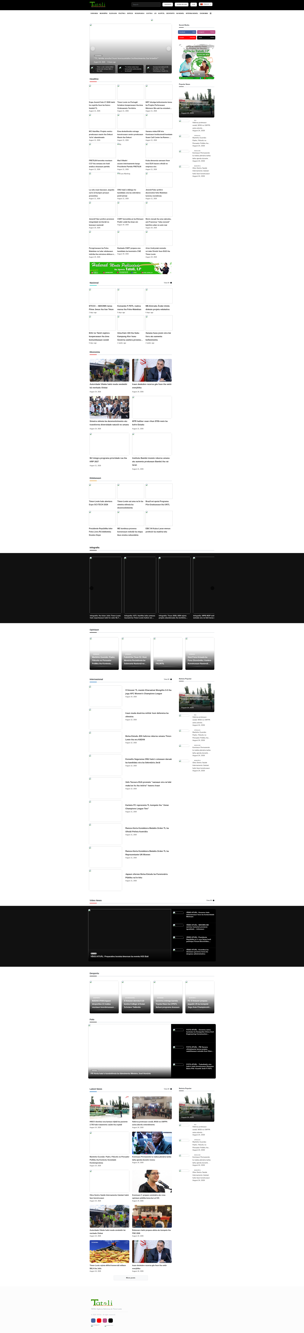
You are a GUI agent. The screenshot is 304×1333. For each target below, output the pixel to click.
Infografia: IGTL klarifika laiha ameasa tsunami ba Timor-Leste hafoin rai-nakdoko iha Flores (139, 617)
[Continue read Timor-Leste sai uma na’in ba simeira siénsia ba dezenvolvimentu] (130, 491)
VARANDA (94, 13)
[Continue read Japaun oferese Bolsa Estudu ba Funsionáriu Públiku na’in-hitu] (105, 880)
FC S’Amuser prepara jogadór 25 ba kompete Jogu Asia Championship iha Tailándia (199, 1004)
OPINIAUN (197, 135)
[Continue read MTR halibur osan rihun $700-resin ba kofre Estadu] (152, 407)
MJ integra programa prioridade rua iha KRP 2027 (108, 460)
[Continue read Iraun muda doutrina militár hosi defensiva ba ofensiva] (105, 719)
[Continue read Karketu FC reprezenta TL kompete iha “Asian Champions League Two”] (105, 811)
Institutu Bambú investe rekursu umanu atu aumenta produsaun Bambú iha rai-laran (151, 461)
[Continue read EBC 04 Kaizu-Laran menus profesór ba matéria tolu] (159, 518)
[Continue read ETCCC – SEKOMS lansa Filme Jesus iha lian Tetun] (102, 295)
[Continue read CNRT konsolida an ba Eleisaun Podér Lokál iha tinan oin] (130, 209)
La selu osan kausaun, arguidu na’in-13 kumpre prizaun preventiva (101, 193)
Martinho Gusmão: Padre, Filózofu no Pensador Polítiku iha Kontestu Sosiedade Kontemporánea (200, 141)
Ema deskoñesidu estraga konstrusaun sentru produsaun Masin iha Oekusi (130, 134)
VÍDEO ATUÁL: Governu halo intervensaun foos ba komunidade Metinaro (200, 915)
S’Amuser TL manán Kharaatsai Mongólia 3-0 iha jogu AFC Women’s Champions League (148, 692)
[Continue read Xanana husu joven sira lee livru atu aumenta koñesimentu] (159, 322)
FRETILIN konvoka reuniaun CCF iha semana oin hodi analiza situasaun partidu (100, 163)
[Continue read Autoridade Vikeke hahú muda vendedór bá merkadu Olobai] (109, 370)
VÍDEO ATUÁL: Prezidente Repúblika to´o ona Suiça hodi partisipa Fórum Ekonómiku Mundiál (198, 939)
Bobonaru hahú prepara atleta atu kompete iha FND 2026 (151, 1231)
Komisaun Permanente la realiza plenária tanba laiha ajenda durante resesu (201, 156)
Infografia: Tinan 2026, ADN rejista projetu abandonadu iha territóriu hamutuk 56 (172, 617)
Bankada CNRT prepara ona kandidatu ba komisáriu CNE (129, 249)
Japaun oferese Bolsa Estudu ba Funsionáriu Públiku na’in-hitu (146, 876)
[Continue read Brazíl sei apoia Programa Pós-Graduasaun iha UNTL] (159, 491)
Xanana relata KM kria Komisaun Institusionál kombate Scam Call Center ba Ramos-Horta (159, 134)
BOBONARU (150, 203)
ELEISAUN (113, 13)
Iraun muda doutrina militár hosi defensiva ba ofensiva (147, 715)
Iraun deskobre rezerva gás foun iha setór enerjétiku (152, 386)
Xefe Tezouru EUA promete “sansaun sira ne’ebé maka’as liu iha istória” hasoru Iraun (148, 784)
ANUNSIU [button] (167, 4)
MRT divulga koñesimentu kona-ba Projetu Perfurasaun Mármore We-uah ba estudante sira (159, 105)
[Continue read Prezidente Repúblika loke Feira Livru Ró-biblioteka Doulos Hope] (102, 518)
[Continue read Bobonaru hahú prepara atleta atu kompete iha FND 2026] (152, 1216)
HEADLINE (94, 145)
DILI (96, 52)
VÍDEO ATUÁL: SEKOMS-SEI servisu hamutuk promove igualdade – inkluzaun (197, 927)
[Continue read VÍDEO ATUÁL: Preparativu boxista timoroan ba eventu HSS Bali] (129, 935)
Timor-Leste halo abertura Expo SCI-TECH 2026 (100, 503)
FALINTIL (160, 664)
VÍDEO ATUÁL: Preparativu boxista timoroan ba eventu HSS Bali (119, 956)
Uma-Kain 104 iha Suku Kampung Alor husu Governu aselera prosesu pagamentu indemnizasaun (130, 337)
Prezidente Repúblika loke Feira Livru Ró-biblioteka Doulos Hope (100, 532)
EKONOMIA (204, 13)
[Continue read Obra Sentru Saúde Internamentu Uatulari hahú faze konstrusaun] (184, 170)
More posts (130, 1278)
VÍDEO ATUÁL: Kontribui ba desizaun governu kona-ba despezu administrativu (197, 952)
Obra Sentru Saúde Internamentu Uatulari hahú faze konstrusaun (201, 171)
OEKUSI (93, 116)
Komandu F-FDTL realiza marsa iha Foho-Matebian (129, 308)
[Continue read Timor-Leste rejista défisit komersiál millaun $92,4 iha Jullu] (109, 1251)
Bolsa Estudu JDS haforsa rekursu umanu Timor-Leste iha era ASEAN (148, 738)
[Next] (212, 588)
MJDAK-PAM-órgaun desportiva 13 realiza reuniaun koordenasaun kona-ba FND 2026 (103, 1004)
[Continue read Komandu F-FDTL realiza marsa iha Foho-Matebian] (130, 295)
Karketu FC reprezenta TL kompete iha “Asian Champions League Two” (147, 807)
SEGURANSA (139, 13)
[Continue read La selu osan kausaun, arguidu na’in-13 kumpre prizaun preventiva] (102, 179)
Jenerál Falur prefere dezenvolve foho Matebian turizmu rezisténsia (156, 193)
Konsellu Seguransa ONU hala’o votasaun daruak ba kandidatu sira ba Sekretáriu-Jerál (148, 761)
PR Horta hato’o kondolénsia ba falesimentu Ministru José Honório (121, 1073)
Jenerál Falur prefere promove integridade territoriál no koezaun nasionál (101, 222)
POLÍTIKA (122, 13)
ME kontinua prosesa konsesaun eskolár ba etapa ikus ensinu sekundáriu (130, 532)
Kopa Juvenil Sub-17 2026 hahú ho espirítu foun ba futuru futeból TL (102, 105)
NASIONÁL (180, 13)
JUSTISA (149, 13)
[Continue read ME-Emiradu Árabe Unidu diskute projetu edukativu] (159, 295)
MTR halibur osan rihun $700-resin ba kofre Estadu (150, 423)
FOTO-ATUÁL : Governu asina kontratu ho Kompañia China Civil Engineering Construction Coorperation (200, 1032)
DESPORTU (170, 13)
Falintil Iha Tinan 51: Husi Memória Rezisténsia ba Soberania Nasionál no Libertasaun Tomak (135, 660)
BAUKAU (149, 174)
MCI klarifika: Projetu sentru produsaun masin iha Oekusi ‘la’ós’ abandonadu (101, 134)
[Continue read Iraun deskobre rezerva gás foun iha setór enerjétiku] (152, 370)
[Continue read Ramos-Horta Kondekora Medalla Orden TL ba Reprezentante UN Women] (105, 857)
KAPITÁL (161, 13)
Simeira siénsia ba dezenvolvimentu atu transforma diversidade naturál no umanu (109, 423)
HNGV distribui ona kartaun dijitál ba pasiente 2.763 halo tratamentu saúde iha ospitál (195, 104)
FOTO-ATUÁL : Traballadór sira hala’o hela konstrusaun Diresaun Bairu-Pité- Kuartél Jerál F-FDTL (200, 1066)
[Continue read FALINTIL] (168, 653)
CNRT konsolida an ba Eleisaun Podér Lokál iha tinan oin (130, 220)
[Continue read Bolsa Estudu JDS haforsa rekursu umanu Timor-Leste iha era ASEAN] (105, 742)
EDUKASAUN (94, 513)
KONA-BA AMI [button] (182, 4)
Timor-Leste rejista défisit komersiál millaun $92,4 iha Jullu (108, 1266)
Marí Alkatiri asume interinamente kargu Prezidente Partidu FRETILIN (129, 163)
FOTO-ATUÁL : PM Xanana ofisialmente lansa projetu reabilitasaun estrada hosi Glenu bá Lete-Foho (199, 1049)
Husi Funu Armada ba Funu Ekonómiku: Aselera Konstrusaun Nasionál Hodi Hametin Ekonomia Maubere (199, 660)
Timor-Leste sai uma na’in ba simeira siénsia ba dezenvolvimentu (130, 504)
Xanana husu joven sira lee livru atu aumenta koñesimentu (158, 336)
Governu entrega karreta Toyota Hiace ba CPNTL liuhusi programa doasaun (168, 1004)
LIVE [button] (193, 4)
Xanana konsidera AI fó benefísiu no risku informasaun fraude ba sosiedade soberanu (129, 57)
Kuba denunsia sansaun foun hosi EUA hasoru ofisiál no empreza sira (158, 163)
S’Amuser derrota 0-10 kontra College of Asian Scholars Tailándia (134, 1004)
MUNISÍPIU (103, 13)
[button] (98, 4)
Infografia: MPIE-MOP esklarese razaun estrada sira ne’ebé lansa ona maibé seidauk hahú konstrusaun (209, 617)
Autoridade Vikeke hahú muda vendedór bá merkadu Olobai (108, 386)
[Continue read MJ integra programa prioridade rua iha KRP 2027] (109, 444)
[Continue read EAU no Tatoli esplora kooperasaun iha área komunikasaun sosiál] (102, 322)
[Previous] (91, 588)
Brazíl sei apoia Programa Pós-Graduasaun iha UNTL (158, 503)
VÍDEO (94, 953)
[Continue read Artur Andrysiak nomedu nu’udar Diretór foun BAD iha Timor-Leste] (159, 238)
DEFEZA (130, 13)
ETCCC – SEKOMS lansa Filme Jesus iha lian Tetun (101, 308)
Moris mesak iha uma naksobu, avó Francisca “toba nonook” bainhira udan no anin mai (158, 222)
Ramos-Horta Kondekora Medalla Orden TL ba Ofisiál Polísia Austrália (147, 830)
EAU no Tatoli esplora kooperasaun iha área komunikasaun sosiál (99, 336)
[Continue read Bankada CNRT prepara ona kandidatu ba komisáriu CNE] (130, 238)
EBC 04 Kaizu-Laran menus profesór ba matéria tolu (158, 530)
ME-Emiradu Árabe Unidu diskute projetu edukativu (158, 308)
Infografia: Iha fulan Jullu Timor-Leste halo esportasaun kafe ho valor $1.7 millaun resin (105, 617)
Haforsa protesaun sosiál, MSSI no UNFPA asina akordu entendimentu (201, 126)
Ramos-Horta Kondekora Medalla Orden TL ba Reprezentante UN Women (147, 853)
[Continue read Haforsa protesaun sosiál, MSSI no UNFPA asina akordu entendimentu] (184, 125)
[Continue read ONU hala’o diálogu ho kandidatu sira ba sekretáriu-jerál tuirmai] (130, 179)
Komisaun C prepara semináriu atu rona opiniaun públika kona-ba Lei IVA (148, 1196)
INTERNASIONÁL (192, 13)
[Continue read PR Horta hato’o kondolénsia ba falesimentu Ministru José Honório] (129, 1051)
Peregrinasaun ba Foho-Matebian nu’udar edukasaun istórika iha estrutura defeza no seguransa (102, 251)
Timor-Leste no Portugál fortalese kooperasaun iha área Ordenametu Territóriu (130, 105)
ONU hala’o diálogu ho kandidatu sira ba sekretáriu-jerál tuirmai (129, 193)
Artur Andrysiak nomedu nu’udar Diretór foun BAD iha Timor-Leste (158, 251)
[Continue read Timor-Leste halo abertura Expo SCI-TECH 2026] (102, 491)
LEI (155, 13)
